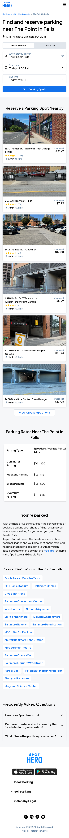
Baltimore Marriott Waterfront (23, 663)
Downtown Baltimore (46, 616)
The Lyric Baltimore (16, 678)
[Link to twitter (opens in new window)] (37, 817)
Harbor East (12, 670)
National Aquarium (37, 609)
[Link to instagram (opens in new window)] (32, 817)
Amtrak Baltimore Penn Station (23, 640)
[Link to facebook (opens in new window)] (26, 817)
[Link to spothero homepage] (34, 758)
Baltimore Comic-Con (18, 655)
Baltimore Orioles (45, 586)
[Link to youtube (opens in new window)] (43, 817)
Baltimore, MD (9, 14)
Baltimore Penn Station (47, 624)
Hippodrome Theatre (17, 647)
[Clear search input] (62, 55)
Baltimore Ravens (15, 624)
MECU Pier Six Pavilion (18, 632)
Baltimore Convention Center (23, 601)
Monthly (50, 45)
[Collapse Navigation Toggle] (64, 4)
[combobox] (34, 55)
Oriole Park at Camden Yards (22, 578)
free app (49, 550)
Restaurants (24, 14)
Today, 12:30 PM (19, 68)
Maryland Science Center (20, 686)
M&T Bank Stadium (16, 586)
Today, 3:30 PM (18, 80)
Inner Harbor (12, 609)
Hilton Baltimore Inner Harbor (43, 670)
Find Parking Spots (34, 89)
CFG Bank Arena (14, 593)
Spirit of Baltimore (16, 616)
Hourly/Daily (18, 45)
